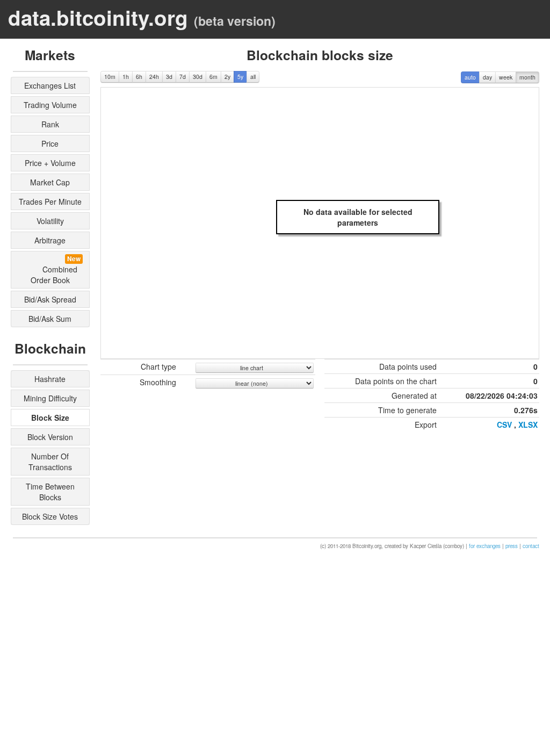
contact (531, 546)
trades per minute (50, 201)
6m (213, 77)
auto (470, 77)
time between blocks (50, 491)
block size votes (50, 516)
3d (169, 77)
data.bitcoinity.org (98, 17)
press (511, 546)
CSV (504, 424)
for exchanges (485, 546)
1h (125, 77)
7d (182, 77)
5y (240, 77)
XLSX (528, 424)
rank (50, 124)
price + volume (50, 162)
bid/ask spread (50, 299)
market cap (50, 182)
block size (50, 417)
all (253, 77)
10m (109, 77)
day (487, 77)
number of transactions (50, 461)
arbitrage (50, 240)
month (527, 77)
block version (50, 436)
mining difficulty (50, 398)
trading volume (50, 104)
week (505, 77)
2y (227, 77)
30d (197, 77)
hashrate (50, 378)
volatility (50, 220)
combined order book (52, 269)
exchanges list (50, 85)
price (50, 143)
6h (139, 77)
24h (154, 77)
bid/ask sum (49, 318)
